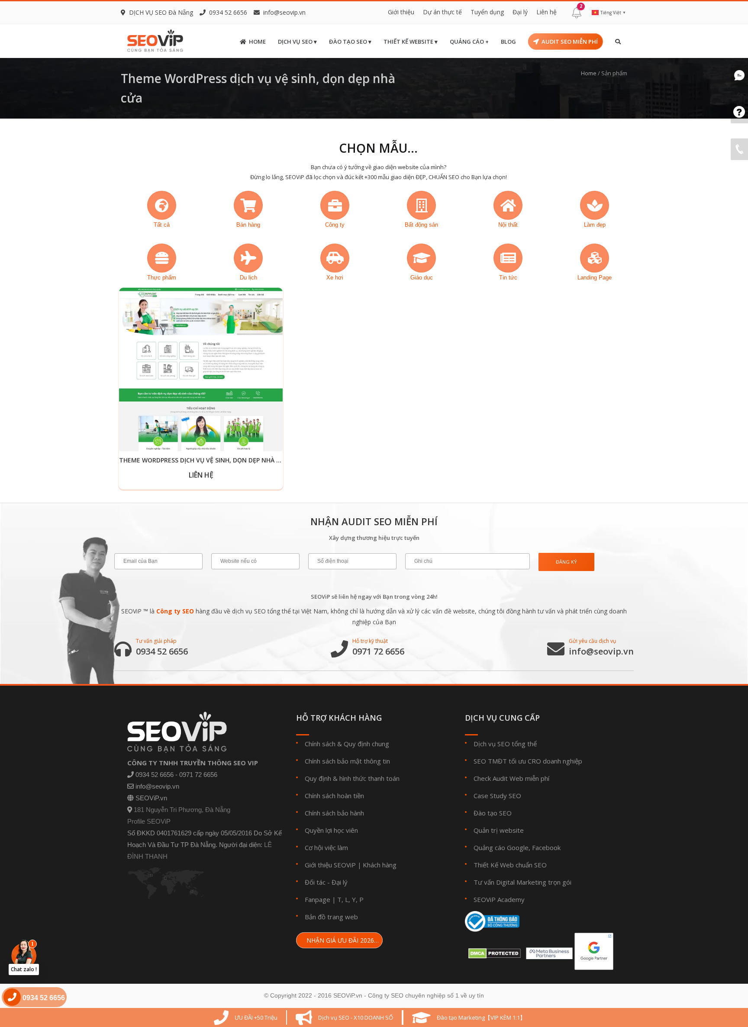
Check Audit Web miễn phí (511, 778)
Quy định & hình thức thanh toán (352, 778)
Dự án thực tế (442, 12)
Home (257, 41)
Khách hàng (380, 864)
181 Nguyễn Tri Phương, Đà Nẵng (182, 809)
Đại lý (520, 12)
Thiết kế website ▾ (411, 41)
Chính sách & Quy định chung (347, 743)
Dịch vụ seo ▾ (297, 41)
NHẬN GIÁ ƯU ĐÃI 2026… (342, 940)
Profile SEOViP (149, 821)
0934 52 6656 (162, 651)
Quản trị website (499, 830)
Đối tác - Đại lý (326, 882)
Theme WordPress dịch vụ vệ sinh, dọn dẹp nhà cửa (204, 460)
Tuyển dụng (487, 12)
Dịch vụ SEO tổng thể (505, 743)
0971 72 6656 (378, 651)
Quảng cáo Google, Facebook (517, 847)
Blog (508, 41)
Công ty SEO (175, 611)
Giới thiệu (401, 12)
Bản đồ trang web (331, 916)
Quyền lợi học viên (331, 830)
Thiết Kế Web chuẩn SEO (510, 864)
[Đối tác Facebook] (547, 951)
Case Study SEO (497, 795)
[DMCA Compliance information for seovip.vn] (493, 951)
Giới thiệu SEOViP (330, 864)
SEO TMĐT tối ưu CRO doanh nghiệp (528, 761)
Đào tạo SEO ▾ (350, 41)
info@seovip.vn (284, 12)
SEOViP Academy (499, 899)
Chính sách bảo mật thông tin (347, 761)
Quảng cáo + (469, 41)
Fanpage (317, 899)
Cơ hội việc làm (326, 847)
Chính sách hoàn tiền (334, 795)
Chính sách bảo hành (334, 813)
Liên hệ (546, 12)
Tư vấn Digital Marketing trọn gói (522, 882)
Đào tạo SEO (493, 813)
